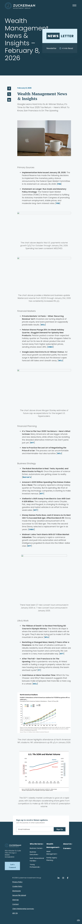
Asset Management (51, 852)
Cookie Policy (17, 886)
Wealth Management (52, 846)
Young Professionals (35, 865)
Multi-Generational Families (37, 859)
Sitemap (15, 900)
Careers (66, 848)
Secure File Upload (19, 895)
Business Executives (34, 853)
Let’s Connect (12, 866)
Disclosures (16, 891)
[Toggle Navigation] (74, 7)
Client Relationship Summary (23, 909)
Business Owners (36, 848)
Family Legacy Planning (51, 859)
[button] (9, 88)
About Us (67, 844)
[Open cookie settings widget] (78, 920)
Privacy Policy (17, 882)
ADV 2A (15, 913)
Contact (15, 904)
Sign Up (59, 829)
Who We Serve (36, 844)
